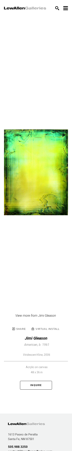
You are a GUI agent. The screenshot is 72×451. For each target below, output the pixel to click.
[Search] (57, 8)
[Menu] (65, 8)
